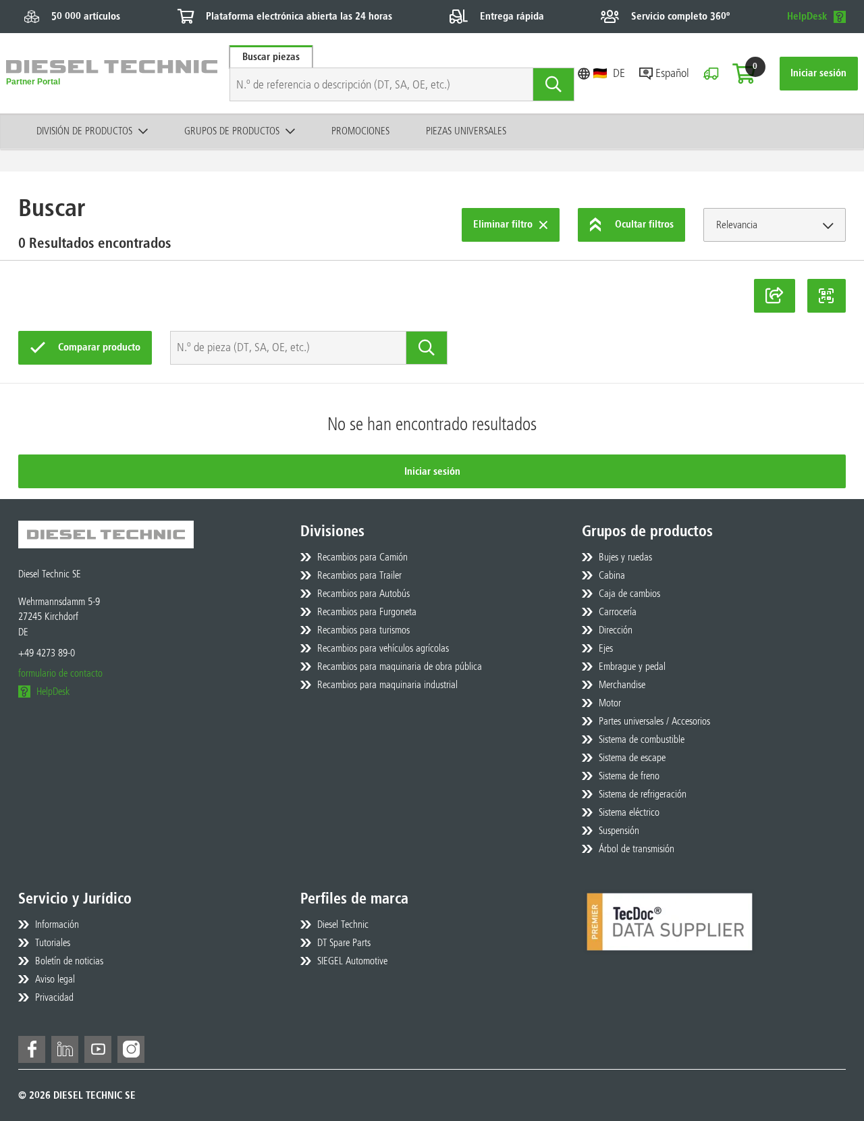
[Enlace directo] (774, 296)
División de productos (84, 131)
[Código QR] (826, 296)
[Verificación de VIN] (710, 74)
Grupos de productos (231, 131)
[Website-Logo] (111, 73)
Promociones (360, 131)
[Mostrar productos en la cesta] (743, 73)
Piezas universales (466, 131)
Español (672, 73)
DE (619, 73)
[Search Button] (553, 84)
